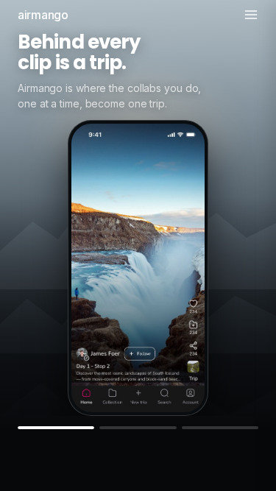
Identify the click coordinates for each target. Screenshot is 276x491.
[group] (138, 208)
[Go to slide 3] (220, 427)
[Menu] (251, 15)
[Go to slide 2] (137, 427)
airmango (43, 14)
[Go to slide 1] (56, 427)
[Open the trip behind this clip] (193, 367)
